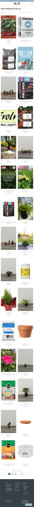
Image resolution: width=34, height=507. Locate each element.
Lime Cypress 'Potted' (8, 312)
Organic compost (8, 344)
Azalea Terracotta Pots (25, 344)
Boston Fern (25, 222)
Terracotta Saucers (25, 435)
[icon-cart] (32, 4)
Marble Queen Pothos (25, 312)
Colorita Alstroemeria (25, 190)
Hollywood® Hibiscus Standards (9, 190)
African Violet (9, 283)
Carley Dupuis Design (25, 500)
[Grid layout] (21, 12)
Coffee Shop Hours (17, 487)
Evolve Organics (8, 131)
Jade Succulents (8, 435)
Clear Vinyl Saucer (25, 464)
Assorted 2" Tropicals (25, 161)
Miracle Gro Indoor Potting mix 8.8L (8, 403)
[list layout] (20, 12)
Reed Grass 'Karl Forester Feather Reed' (25, 251)
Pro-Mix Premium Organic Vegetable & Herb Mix (8, 222)
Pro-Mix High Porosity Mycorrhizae (25, 40)
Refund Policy (17, 489)
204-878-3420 (8, 488)
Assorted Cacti (8, 251)
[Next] (25, 474)
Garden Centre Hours (17, 485)
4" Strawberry (8, 40)
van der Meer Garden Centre (9, 501)
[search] (30, 4)
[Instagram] (27, 492)
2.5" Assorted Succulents (8, 101)
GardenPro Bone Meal (25, 283)
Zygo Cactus (25, 403)
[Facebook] (24, 492)
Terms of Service (17, 490)
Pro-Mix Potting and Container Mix (25, 101)
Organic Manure (25, 131)
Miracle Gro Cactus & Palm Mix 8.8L (8, 464)
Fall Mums (8, 161)
